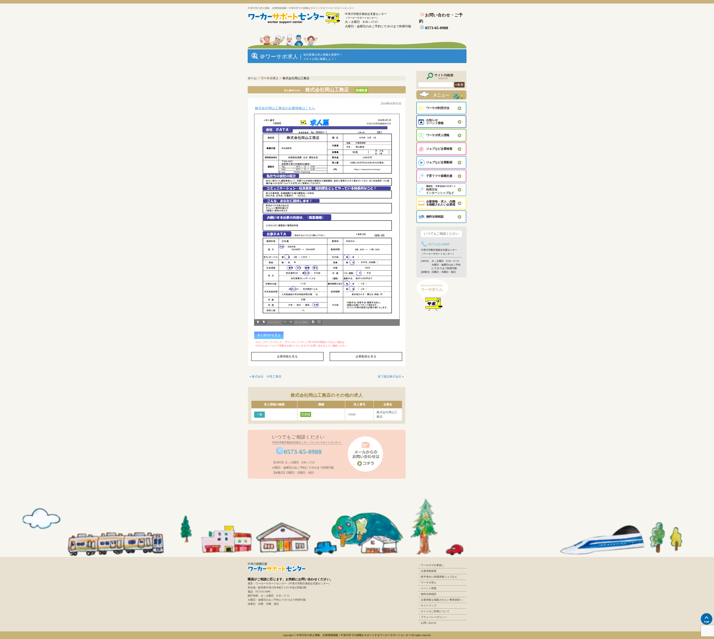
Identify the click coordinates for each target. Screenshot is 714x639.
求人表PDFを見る (269, 335)
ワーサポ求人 (270, 78)
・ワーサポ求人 (427, 582)
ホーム (252, 78)
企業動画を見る (366, 356)
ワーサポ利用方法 (437, 108)
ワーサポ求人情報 (437, 135)
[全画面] (319, 322)
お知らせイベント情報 (435, 121)
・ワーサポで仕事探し (431, 565)
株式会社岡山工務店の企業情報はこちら (285, 108)
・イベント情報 (427, 588)
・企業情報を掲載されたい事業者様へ (440, 599)
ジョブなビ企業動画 (439, 162)
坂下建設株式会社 (389, 376)
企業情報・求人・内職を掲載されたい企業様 (440, 203)
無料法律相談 (435, 216)
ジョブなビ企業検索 (439, 148)
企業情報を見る (287, 356)
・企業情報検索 (427, 571)
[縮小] (285, 322)
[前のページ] (258, 322)
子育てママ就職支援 (439, 175)
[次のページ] (264, 322)
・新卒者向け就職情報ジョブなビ (437, 576)
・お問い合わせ (427, 623)
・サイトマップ (427, 605)
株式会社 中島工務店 (267, 376)
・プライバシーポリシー (432, 617)
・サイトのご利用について (433, 611)
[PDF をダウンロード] (313, 322)
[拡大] (291, 322)
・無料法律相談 (427, 594)
